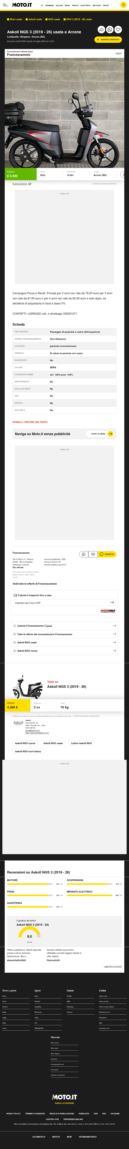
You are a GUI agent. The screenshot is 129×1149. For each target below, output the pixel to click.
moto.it (56, 1136)
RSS (104, 1113)
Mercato (55, 1037)
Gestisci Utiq (52, 1119)
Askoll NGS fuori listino (28, 751)
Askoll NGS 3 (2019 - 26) (66, 686)
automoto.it (38, 1136)
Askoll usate (35, 19)
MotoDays (70, 1007)
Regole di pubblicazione (62, 1113)
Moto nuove (55, 1043)
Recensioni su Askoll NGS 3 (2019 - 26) (38, 872)
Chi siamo (115, 1113)
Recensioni (102, 1018)
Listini (102, 990)
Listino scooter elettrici (106, 1007)
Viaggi (4, 1018)
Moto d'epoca (55, 1054)
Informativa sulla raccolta (14, 1147)
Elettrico (5, 1007)
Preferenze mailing (73, 1119)
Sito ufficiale (18, 567)
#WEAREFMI (39, 1028)
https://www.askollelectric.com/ (37, 732)
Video (4, 1023)
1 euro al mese (98, 434)
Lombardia (13, 36)
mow (69, 1136)
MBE (68, 1001)
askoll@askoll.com (32, 730)
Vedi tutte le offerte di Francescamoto (35, 583)
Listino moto (103, 996)
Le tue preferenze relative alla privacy (49, 1147)
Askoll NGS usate (27, 642)
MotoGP (37, 1001)
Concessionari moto (57, 1064)
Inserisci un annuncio (58, 1075)
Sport (38, 990)
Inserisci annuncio (110, 39)
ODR (96, 1113)
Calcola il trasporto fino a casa (34, 595)
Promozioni (54, 1070)
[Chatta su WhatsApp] (83, 554)
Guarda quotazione (20, 184)
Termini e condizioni (35, 1113)
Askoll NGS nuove (27, 650)
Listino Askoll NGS (81, 743)
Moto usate (16, 19)
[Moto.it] (22, 5)
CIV (36, 1023)
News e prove (9, 990)
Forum (4, 1028)
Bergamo (25, 36)
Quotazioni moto (104, 1012)
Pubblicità (84, 1113)
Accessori (54, 1059)
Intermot (69, 1012)
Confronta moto (104, 1028)
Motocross (38, 1012)
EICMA (69, 996)
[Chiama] (93, 554)
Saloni (70, 990)
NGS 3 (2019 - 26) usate (79, 19)
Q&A (100, 1023)
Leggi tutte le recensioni (113, 966)
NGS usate (54, 19)
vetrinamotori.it (88, 1136)
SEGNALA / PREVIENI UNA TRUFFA (30, 422)
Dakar (37, 1018)
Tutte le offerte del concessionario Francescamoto (44, 634)
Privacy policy (13, 1113)
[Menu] (5, 5)
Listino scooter (104, 1001)
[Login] (123, 5)
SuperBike (38, 1007)
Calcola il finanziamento (30, 625)
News (4, 996)
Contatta (109, 554)
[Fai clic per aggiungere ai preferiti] (118, 29)
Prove (4, 1001)
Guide (4, 1012)
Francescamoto (21, 552)
